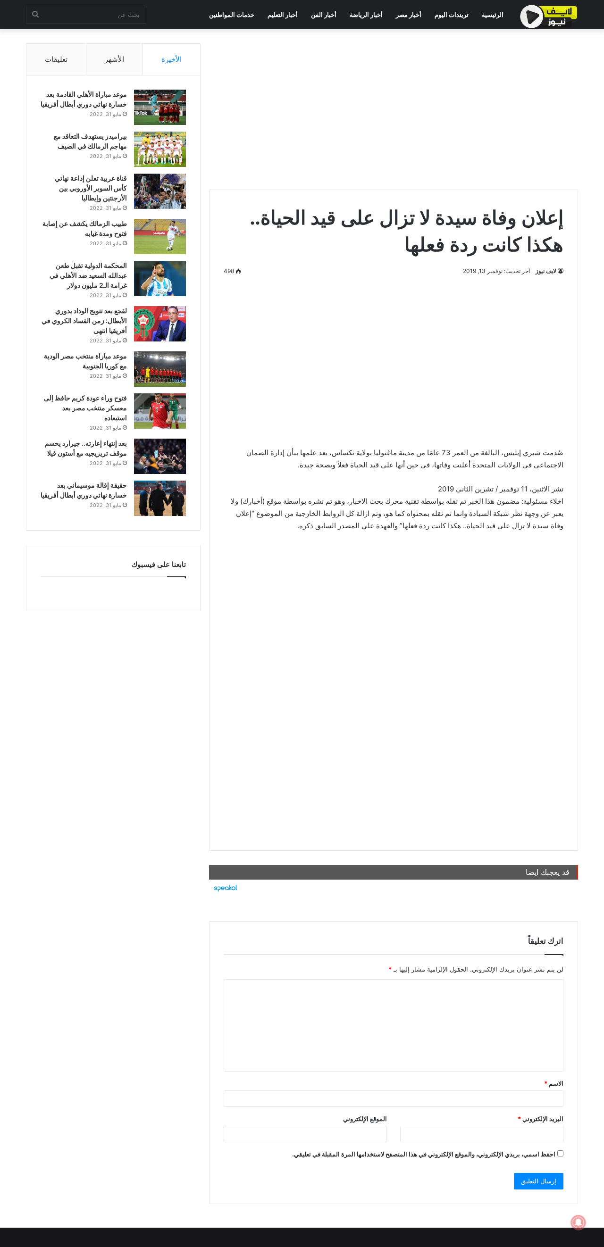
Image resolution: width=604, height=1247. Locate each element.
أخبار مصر (408, 14)
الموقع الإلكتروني (365, 1118)
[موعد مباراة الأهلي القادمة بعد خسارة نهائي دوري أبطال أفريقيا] (160, 107)
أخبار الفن (323, 14)
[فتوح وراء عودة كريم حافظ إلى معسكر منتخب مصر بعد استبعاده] (160, 411)
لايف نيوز (546, 270)
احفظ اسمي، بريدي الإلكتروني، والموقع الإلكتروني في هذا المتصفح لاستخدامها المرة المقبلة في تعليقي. (423, 1154)
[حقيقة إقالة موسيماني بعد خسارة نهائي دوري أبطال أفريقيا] (160, 498)
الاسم (553, 1083)
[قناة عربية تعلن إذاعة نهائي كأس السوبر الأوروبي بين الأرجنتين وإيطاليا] (160, 191)
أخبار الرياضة (366, 14)
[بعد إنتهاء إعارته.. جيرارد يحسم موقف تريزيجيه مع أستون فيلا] (160, 456)
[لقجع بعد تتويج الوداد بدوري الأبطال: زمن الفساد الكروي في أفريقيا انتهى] (160, 323)
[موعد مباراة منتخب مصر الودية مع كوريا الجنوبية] (160, 369)
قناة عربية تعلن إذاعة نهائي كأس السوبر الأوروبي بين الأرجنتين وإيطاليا (91, 188)
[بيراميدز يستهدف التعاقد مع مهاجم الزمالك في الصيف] (160, 149)
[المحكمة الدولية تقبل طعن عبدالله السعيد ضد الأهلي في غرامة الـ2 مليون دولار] (160, 278)
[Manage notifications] (578, 1222)
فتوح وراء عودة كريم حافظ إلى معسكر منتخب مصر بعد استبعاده (85, 408)
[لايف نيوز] (549, 16)
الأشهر (114, 59)
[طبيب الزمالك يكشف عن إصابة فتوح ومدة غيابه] (160, 236)
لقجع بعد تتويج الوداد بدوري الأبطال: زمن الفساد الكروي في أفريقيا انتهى (84, 320)
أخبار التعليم (283, 14)
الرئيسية (492, 14)
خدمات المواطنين (231, 14)
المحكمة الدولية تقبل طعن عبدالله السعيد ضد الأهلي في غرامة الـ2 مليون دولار (88, 275)
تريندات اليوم (452, 14)
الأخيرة (171, 59)
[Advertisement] (393, 109)
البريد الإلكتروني (540, 1118)
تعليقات (56, 59)
